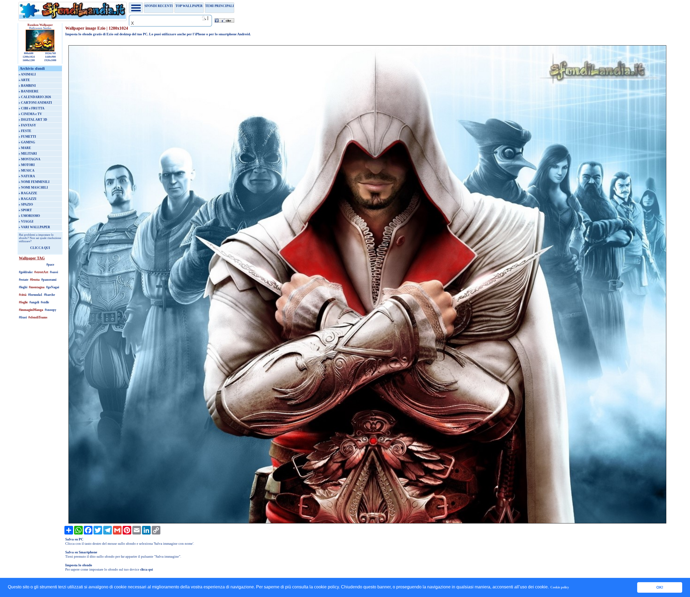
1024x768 (50, 53)
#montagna (36, 287)
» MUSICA (26, 170)
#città (22, 295)
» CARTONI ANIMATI (35, 103)
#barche (49, 295)
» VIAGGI (26, 221)
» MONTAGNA (29, 159)
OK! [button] (659, 587)
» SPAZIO (26, 204)
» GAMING (27, 142)
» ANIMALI (27, 74)
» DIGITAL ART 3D (33, 120)
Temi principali (219, 6)
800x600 (28, 53)
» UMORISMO (29, 216)
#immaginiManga (31, 310)
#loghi (23, 287)
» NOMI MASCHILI (33, 187)
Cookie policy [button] (559, 587)
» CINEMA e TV (30, 114)
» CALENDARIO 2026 (35, 97)
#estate (23, 280)
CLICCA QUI (40, 248)
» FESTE (25, 131)
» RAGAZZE (28, 193)
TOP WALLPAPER (189, 6)
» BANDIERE (29, 91)
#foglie (23, 302)
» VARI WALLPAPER (34, 227)
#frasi (23, 317)
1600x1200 (29, 60)
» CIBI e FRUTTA (31, 108)
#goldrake (26, 272)
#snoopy (50, 310)
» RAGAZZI (27, 199)
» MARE (25, 148)
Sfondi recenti (158, 6)
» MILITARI (28, 153)
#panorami (48, 280)
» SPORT (25, 210)
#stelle (45, 302)
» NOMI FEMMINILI (34, 182)
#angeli (34, 302)
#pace (50, 264)
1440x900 (50, 56)
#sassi (54, 272)
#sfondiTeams (37, 317)
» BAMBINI (27, 86)
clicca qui (146, 569)
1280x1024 (29, 56)
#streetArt (41, 272)
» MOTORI (27, 165)
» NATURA (27, 176)
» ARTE (24, 80)
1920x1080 (50, 60)
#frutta (35, 280)
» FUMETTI (27, 136)
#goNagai (52, 287)
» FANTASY (27, 125)
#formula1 (35, 295)
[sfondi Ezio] (367, 522)
